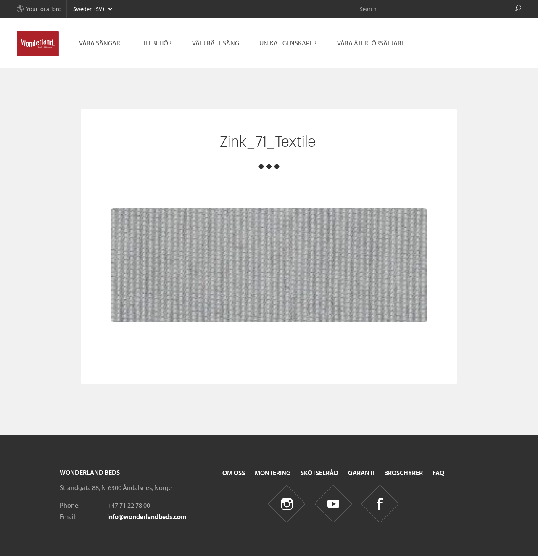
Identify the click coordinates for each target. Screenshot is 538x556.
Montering (273, 473)
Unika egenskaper (288, 43)
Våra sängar (99, 43)
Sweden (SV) (88, 9)
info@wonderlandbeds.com (147, 516)
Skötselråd (319, 473)
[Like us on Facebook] (380, 504)
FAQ (438, 473)
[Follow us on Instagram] (287, 504)
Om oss (233, 473)
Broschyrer (403, 473)
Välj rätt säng (215, 43)
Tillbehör (156, 43)
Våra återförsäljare (371, 43)
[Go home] (38, 43)
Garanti (361, 473)
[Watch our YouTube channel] (333, 504)
